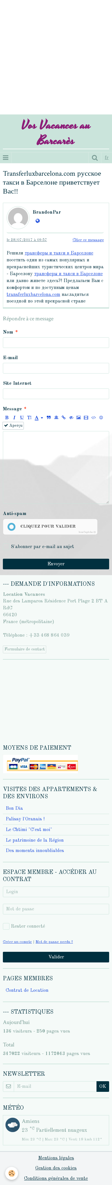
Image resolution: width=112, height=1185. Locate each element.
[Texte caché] (71, 418)
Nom (8, 332)
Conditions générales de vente (56, 1178)
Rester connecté (28, 926)
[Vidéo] (86, 418)
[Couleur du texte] (39, 418)
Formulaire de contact (24, 649)
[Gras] (7, 418)
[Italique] (14, 418)
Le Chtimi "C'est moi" (29, 829)
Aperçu (15, 426)
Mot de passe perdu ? (54, 942)
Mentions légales (56, 1158)
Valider (56, 957)
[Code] (93, 418)
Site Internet (17, 383)
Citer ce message (88, 240)
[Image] (78, 418)
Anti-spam (14, 513)
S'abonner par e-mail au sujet (42, 546)
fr (107, 157)
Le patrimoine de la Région (35, 840)
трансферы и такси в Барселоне (59, 253)
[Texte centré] (56, 418)
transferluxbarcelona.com (33, 294)
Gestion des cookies (56, 1168)
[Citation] (49, 418)
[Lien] (63, 418)
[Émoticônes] (101, 418)
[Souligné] (22, 418)
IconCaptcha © (87, 532)
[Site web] (37, 221)
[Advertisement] (56, 56)
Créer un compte (17, 942)
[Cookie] (11, 1173)
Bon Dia (14, 808)
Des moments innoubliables (35, 850)
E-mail (10, 357)
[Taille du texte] (29, 418)
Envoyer (56, 564)
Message (12, 409)
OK (102, 1086)
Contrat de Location (27, 990)
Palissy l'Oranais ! (25, 819)
